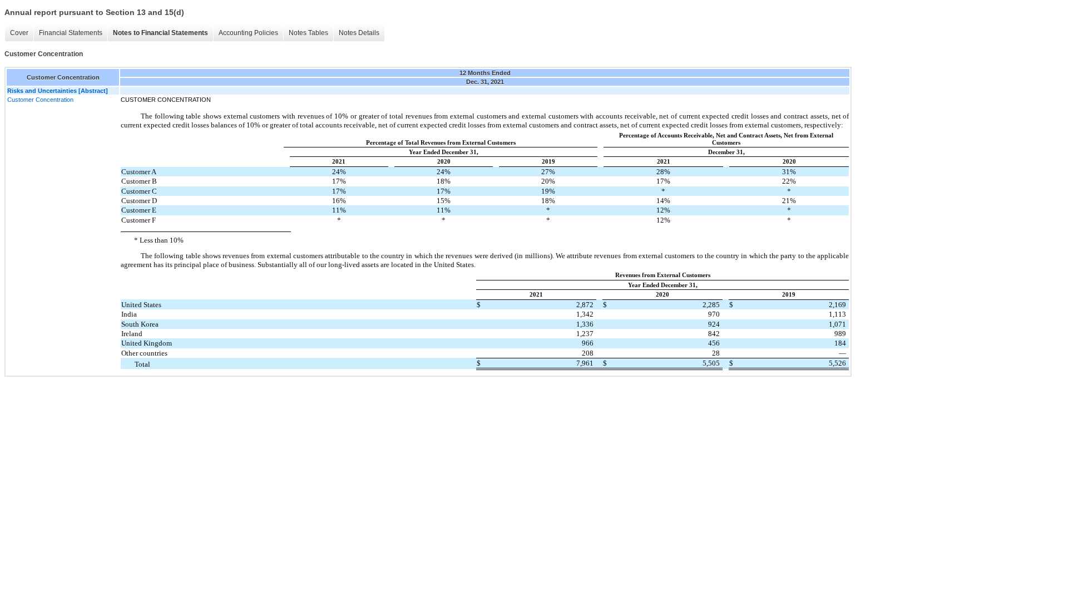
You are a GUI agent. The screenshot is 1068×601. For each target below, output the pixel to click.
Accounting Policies (248, 33)
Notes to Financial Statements (160, 33)
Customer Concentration (40, 99)
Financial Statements (70, 33)
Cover (19, 33)
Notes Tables (308, 33)
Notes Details (359, 33)
